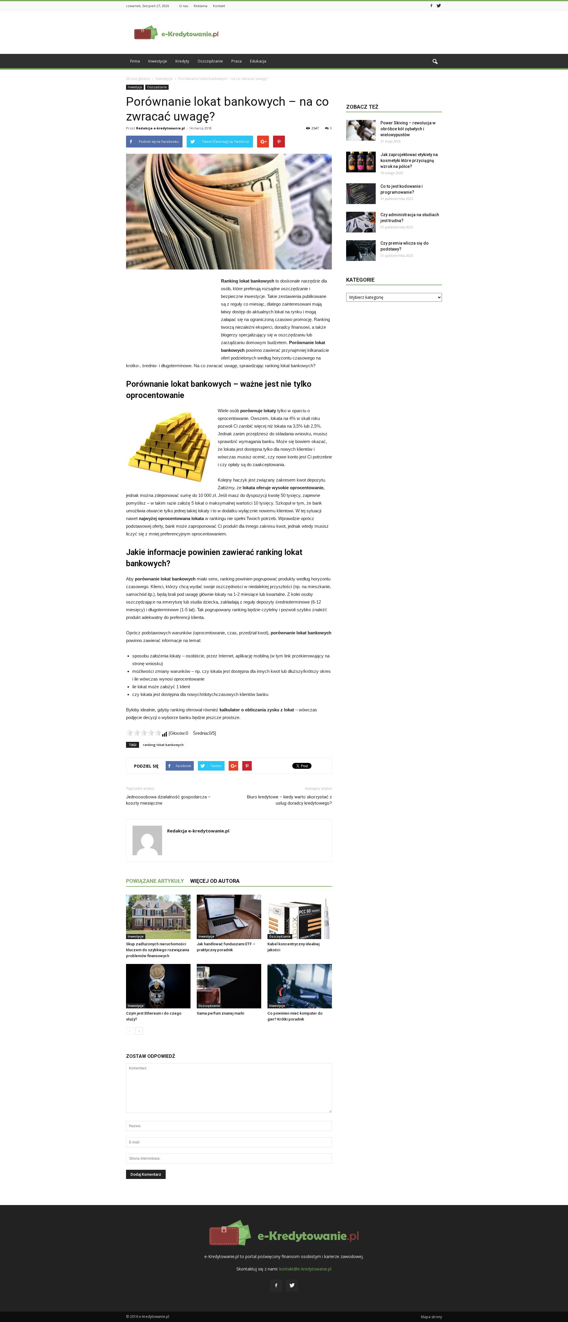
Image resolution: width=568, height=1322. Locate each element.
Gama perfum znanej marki (220, 1013)
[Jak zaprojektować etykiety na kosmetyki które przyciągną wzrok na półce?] (361, 162)
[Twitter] (438, 5)
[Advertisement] (334, 32)
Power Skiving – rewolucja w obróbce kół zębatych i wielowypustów (407, 129)
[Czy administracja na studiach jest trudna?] (361, 222)
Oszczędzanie (210, 61)
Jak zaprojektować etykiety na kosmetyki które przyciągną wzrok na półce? (409, 160)
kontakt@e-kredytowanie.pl (305, 1269)
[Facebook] (431, 5)
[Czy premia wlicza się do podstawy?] (361, 250)
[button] (435, 62)
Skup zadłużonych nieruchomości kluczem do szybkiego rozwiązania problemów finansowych (157, 950)
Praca (236, 61)
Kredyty (182, 61)
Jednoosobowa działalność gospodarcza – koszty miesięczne (168, 800)
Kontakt (219, 6)
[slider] (144, 732)
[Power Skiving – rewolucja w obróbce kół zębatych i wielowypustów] (361, 130)
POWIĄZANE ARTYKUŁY (155, 881)
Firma (135, 61)
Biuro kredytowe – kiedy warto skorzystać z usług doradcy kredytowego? (289, 800)
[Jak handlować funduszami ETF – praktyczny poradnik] (229, 917)
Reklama (200, 6)
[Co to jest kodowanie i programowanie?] (361, 193)
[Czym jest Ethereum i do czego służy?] (158, 986)
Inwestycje (157, 61)
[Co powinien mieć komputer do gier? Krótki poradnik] (299, 986)
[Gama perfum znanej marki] (229, 986)
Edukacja (258, 61)
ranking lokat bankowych (163, 744)
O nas (183, 6)
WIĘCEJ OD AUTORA (215, 881)
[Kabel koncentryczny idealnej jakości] (299, 917)
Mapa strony (431, 1316)
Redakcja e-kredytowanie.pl (160, 128)
